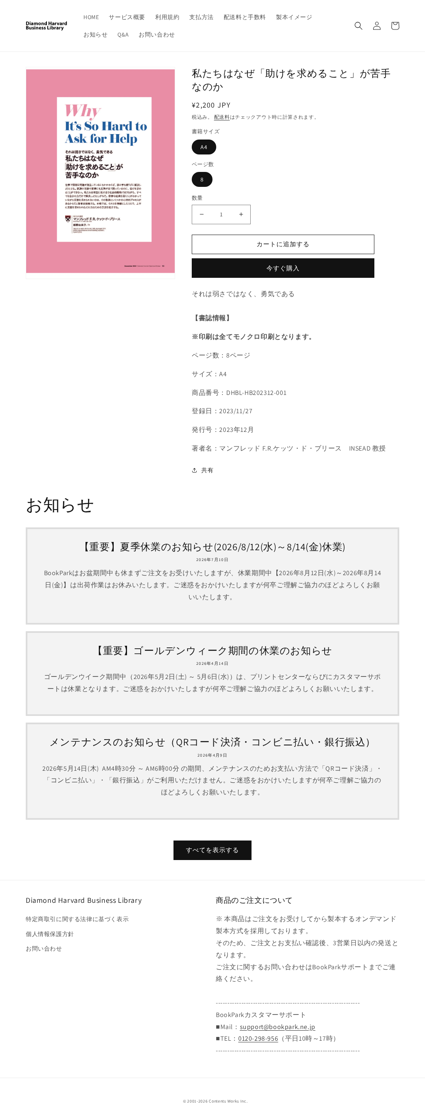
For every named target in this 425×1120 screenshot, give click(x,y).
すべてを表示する (212, 850)
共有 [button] (207, 470)
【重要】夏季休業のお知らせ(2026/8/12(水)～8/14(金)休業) (212, 546)
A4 (204, 147)
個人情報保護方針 (50, 934)
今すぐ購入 (283, 268)
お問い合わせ (44, 948)
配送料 (222, 117)
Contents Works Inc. (228, 1101)
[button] (358, 26)
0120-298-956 (258, 1038)
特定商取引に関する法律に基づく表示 (77, 919)
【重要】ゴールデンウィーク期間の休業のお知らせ (212, 650)
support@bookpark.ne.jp (277, 1026)
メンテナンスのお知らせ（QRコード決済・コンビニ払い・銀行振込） (212, 741)
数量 (197, 197)
